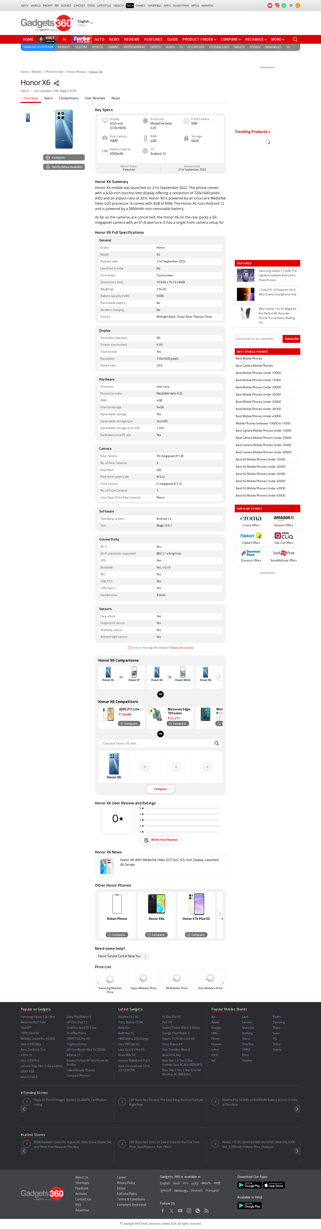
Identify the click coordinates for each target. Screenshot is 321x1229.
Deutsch (197, 1190)
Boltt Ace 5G (126, 1033)
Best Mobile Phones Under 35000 (258, 409)
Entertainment (134, 47)
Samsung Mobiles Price (110, 990)
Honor (25, 91)
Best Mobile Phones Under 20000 (258, 387)
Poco (245, 1055)
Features (153, 39)
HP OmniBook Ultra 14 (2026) (86, 1049)
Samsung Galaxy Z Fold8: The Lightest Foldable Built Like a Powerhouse (278, 275)
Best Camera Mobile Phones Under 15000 (263, 430)
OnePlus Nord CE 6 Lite (82, 1028)
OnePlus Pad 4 (76, 1033)
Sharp (277, 1028)
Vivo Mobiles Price (210, 988)
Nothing (247, 1033)
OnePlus (247, 1044)
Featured (244, 263)
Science (255, 47)
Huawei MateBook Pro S (134, 1060)
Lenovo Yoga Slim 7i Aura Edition (42, 1066)
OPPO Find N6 (30, 1033)
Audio (170, 47)
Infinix (215, 1049)
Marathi (207, 5)
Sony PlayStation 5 (79, 1017)
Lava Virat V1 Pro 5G (131, 1049)
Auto (100, 39)
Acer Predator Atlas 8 (176, 1049)
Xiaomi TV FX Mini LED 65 (178, 1039)
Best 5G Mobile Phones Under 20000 (260, 467)
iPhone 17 (73, 1055)
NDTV (24, 5)
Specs (48, 98)
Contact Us (83, 1199)
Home (28, 39)
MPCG (195, 5)
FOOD (91, 5)
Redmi (277, 1017)
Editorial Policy (127, 1194)
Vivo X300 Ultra (31, 1044)
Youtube (180, 1210)
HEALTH (119, 5)
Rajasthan (181, 5)
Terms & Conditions (131, 1199)
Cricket (79, 5)
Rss (206, 1210)
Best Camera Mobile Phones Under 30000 (263, 452)
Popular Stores (249, 508)
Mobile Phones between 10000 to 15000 (263, 423)
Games (140, 5)
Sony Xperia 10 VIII (130, 1022)
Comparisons (69, 98)
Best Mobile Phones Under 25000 (258, 394)
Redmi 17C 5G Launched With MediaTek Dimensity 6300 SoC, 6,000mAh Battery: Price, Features (258, 1145)
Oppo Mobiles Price (143, 988)
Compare (229, 39)
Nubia (246, 1039)
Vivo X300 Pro (30, 1060)
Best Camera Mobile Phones (254, 366)
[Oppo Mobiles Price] (143, 977)
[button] (219, 676)
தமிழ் (194, 1183)
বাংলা (185, 1183)
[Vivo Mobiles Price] (210, 977)
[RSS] (297, 5)
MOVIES (66, 5)
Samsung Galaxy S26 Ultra (38, 1017)
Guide (172, 39)
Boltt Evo (124, 1028)
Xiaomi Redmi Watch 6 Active (181, 1028)
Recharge (254, 39)
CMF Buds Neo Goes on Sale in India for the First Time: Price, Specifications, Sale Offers (164, 1145)
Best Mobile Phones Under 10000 (258, 373)
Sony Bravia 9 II (172, 1044)
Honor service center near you (119, 956)
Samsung (279, 1022)
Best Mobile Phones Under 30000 (258, 402)
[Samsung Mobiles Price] (110, 977)
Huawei (216, 1044)
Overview (31, 98)
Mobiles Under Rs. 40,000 (38, 1039)
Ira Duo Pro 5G (171, 1017)
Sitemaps (82, 1183)
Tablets (239, 47)
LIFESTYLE (104, 5)
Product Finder (198, 39)
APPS (167, 5)
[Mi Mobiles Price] (177, 977)
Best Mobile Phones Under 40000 (258, 416)
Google (216, 1028)
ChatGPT (26, 1028)
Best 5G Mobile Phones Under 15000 (260, 459)
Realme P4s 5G (128, 1017)
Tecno (277, 1044)
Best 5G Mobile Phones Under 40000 (260, 488)
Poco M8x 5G (126, 1055)
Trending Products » (253, 132)
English (165, 1183)
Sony (276, 1033)
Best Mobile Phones (249, 358)
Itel (213, 1060)
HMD (214, 1033)
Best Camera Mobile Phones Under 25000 (263, 445)
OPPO (246, 1049)
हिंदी (57, 5)
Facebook (163, 1210)
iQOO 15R (27, 1071)
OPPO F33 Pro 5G (78, 1039)
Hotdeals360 (219, 47)
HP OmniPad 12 (77, 1022)
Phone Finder (55, 72)
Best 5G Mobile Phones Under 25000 (260, 474)
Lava (245, 1017)
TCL (275, 1039)
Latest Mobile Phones (81, 1070)
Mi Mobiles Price (177, 988)
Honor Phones (76, 72)
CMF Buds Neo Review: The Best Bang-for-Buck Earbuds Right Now (166, 1102)
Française (212, 1190)
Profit (47, 5)
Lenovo (247, 1022)
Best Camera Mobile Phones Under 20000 (263, 438)
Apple (215, 1022)
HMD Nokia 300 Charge (133, 1039)
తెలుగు (206, 1183)
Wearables (273, 47)
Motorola (248, 1028)
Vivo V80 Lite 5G (129, 1044)
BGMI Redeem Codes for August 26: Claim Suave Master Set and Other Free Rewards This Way (72, 1145)
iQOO (215, 1055)
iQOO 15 (26, 1055)
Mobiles (64, 47)
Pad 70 (166, 1022)
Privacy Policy (126, 1183)
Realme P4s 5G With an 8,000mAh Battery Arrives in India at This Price (259, 1102)
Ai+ (213, 1017)
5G (288, 47)
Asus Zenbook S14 (33, 1049)
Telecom (81, 47)
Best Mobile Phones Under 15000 (258, 380)
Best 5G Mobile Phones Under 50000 (260, 495)
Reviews (132, 39)
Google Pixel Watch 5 (176, 1033)
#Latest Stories (33, 1135)
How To (97, 47)
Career (121, 1177)
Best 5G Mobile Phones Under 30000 (260, 481)
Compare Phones (78, 1075)
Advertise (82, 1210)
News (114, 39)
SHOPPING (154, 5)
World (36, 5)
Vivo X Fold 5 (29, 1077)
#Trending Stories (34, 1093)
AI (65, 39)
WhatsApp (197, 1210)
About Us (81, 1177)
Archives (81, 1194)
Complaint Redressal (131, 1205)
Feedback (81, 1188)
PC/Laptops (196, 47)
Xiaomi (277, 1049)
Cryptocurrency (77, 1044)
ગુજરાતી (165, 1190)
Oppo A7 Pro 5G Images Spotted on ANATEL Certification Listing (70, 1102)
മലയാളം (181, 1190)
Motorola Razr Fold (33, 1022)
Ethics (121, 1188)
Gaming (113, 47)
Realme (247, 1060)
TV (181, 47)
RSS (78, 1205)
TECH (129, 5)
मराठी (217, 1183)
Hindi (176, 1183)
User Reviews (95, 98)
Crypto (155, 47)
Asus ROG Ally (171, 1055)
